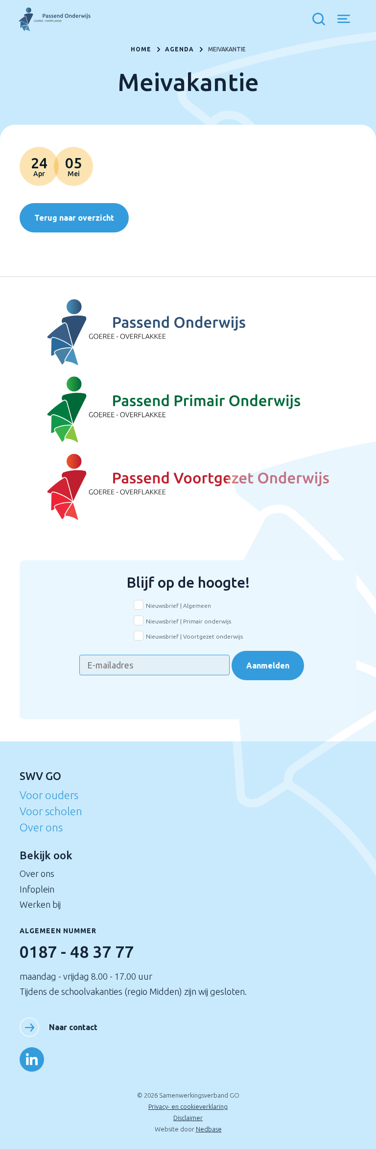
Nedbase (209, 1129)
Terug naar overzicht (74, 217)
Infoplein (37, 889)
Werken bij (40, 904)
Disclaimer (188, 1117)
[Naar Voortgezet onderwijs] (188, 487)
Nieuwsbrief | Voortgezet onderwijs (194, 636)
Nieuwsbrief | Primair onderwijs (188, 621)
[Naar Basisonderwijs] (188, 410)
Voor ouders (49, 795)
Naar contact (73, 1027)
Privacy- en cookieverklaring (188, 1106)
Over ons (41, 827)
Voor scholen (51, 811)
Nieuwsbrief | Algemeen (178, 605)
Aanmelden (267, 665)
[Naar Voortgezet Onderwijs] (188, 333)
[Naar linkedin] (32, 1059)
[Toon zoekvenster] (321, 19)
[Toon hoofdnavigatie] (347, 19)
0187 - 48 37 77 (77, 951)
